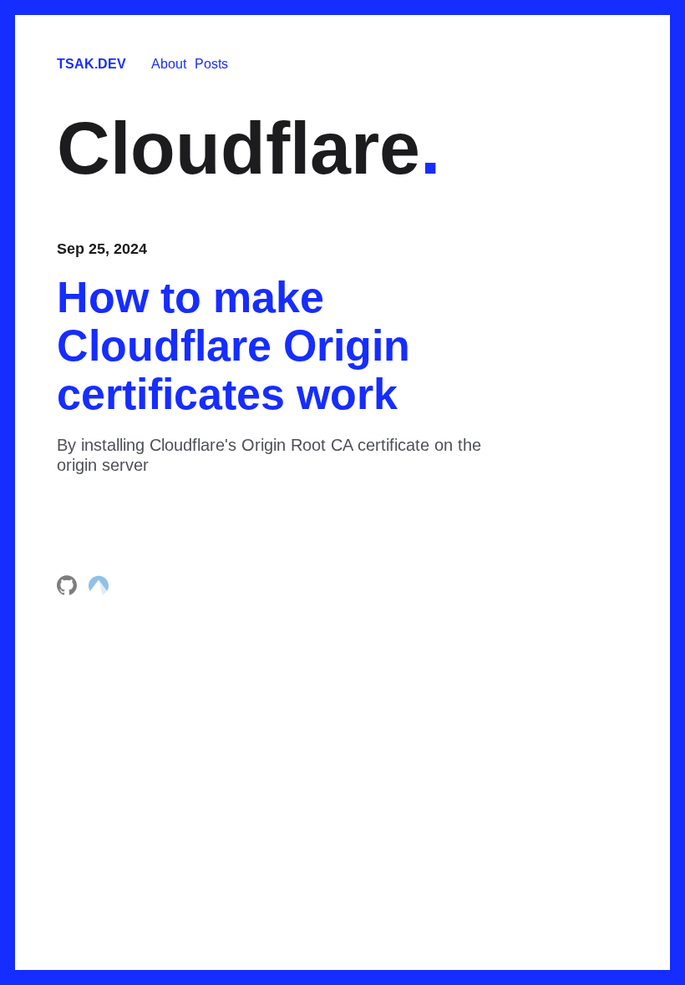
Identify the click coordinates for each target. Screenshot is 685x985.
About (168, 64)
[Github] (68, 590)
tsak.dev (91, 64)
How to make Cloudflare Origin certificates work (233, 345)
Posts (211, 64)
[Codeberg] (99, 590)
